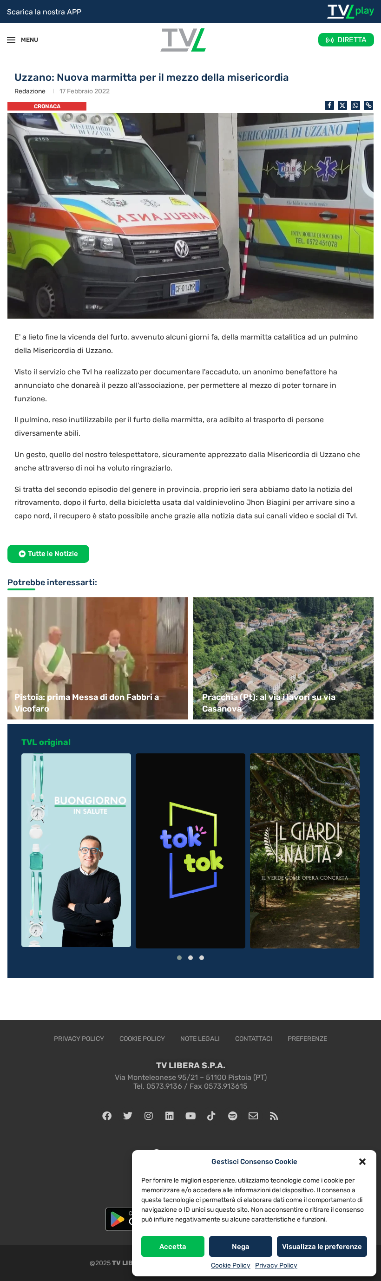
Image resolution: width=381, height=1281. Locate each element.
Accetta (172, 1246)
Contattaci (253, 1039)
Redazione (30, 91)
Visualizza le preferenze (322, 1246)
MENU (25, 39)
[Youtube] (190, 1116)
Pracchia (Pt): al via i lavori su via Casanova (268, 703)
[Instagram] (148, 1116)
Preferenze (307, 1039)
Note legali (200, 1039)
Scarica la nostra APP (44, 11)
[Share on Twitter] (342, 105)
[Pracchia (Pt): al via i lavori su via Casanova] (284, 658)
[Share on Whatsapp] (355, 105)
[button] (362, 1161)
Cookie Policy (230, 1265)
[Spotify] (232, 1116)
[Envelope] (253, 1116)
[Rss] (274, 1116)
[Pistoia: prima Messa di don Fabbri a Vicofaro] (96, 658)
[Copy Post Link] (368, 105)
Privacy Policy (276, 1265)
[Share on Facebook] (329, 105)
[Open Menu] (11, 40)
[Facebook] (107, 1116)
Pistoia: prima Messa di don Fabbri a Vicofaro (86, 703)
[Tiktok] (211, 1116)
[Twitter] (127, 1116)
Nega (241, 1246)
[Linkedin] (169, 1116)
